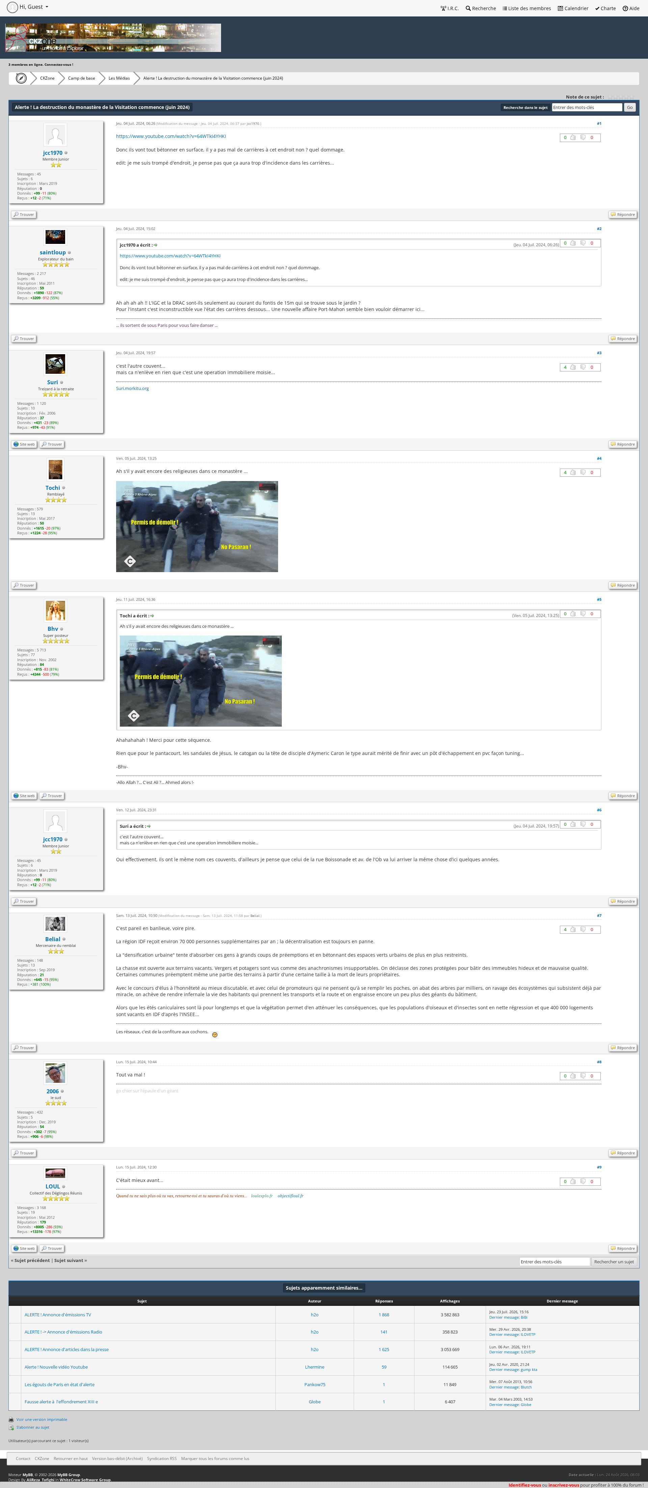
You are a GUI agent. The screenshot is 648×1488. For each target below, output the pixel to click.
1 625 (384, 1349)
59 (384, 1367)
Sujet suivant (68, 1260)
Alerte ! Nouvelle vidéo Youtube (56, 1367)
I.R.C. (452, 8)
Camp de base (81, 78)
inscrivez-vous (563, 1485)
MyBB (28, 1474)
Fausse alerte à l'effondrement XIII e (61, 1402)
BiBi (524, 1317)
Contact (23, 1458)
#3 (599, 352)
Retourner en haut (71, 1458)
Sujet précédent (32, 1260)
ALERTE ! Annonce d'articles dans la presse (67, 1349)
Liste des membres (529, 8)
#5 (599, 599)
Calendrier (576, 8)
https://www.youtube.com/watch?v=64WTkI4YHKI (171, 136)
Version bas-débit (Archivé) (117, 1458)
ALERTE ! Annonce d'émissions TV (58, 1315)
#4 (599, 458)
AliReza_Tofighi (40, 1479)
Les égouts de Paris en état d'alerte (59, 1384)
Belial (52, 939)
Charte (607, 8)
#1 (599, 123)
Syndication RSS (162, 1458)
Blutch (526, 1386)
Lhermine (314, 1367)
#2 (599, 228)
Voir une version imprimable (42, 1419)
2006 (53, 1091)
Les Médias (119, 78)
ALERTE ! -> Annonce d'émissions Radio (63, 1332)
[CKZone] (19, 78)
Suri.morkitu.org (132, 388)
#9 (599, 1167)
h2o (315, 1315)
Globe (315, 1402)
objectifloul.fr (290, 1195)
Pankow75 (314, 1384)
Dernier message (504, 1317)
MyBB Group (68, 1474)
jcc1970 (52, 153)
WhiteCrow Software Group (85, 1479)
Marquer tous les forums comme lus (215, 1458)
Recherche (483, 8)
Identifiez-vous (525, 1485)
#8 (599, 1061)
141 (383, 1332)
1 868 (384, 1315)
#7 (599, 915)
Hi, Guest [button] (31, 6)
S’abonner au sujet (33, 1427)
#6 (599, 809)
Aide (634, 8)
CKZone (47, 78)
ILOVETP (528, 1334)
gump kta (529, 1369)
